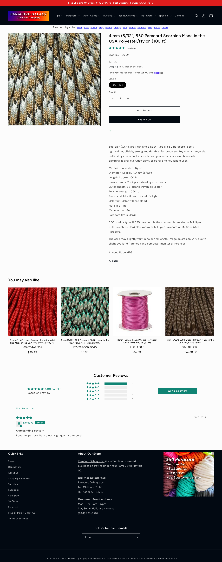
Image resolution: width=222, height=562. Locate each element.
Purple (132, 27)
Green (108, 27)
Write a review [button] (177, 391)
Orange (117, 27)
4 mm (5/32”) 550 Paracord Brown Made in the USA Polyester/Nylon (189, 341)
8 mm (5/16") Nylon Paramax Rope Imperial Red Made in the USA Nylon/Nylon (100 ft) (32, 341)
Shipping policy (148, 558)
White (157, 27)
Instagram (13, 495)
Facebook (13, 489)
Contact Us (14, 466)
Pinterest (13, 507)
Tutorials (13, 484)
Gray (101, 27)
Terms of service (130, 558)
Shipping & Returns (19, 478)
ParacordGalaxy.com (91, 461)
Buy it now (144, 119)
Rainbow (141, 27)
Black (79, 27)
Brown (94, 27)
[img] (24, 417)
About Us (13, 472)
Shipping (113, 66)
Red (150, 27)
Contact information (167, 558)
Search (12, 461)
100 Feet (117, 84)
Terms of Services (18, 518)
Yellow (165, 27)
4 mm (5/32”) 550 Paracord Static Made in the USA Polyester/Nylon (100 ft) (85, 341)
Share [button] (115, 260)
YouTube (13, 501)
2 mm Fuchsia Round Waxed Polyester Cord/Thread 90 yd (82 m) (137, 341)
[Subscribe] (136, 537)
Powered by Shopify (77, 558)
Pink (125, 27)
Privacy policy (112, 558)
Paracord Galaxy (60, 558)
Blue (86, 27)
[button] (58, 15)
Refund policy (96, 558)
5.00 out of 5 (53, 389)
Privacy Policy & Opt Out (22, 512)
